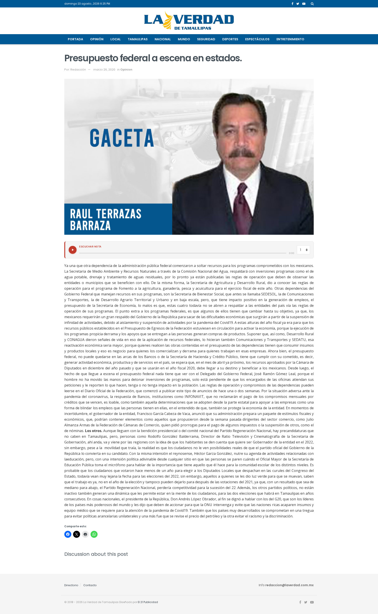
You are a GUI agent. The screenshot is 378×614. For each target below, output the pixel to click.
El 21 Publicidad (148, 602)
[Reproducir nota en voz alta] (73, 250)
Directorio (71, 585)
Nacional (163, 39)
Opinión (96, 39)
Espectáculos (257, 39)
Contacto (90, 585)
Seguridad (206, 39)
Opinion (126, 69)
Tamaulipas (138, 39)
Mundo (184, 39)
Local (115, 39)
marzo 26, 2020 (104, 69)
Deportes (230, 39)
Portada (75, 39)
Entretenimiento (290, 39)
